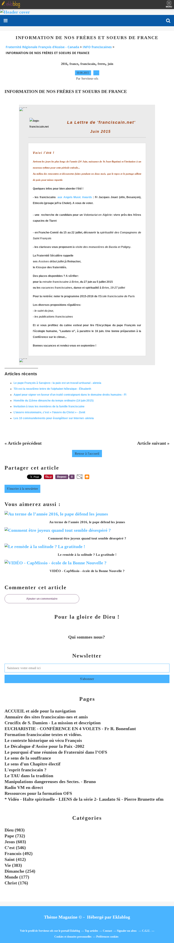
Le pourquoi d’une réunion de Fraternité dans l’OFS (56, 752)
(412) (15, 859)
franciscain (87, 64)
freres (101, 64)
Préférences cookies (107, 936)
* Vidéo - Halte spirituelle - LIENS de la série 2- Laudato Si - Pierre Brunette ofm (84, 799)
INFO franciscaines (97, 47)
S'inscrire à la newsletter (22, 488)
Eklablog (121, 916)
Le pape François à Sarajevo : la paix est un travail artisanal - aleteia (57, 383)
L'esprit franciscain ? (25, 769)
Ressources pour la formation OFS (38, 793)
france (74, 64)
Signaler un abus (127, 930)
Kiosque (41, 267)
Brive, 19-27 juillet (113, 287)
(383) (13, 865)
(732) (15, 835)
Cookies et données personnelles (73, 936)
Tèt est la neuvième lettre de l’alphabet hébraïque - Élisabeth (52, 388)
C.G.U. (146, 930)
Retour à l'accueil (87, 453)
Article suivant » (153, 443)
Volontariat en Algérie (98, 214)
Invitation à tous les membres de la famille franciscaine (49, 406)
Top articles (91, 930)
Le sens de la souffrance (28, 757)
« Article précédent (23, 443)
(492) (19, 853)
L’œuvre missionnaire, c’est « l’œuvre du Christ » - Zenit (49, 412)
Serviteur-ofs (46, 930)
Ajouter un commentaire (42, 598)
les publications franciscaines (53, 316)
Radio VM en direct (24, 787)
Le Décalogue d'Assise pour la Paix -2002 (44, 746)
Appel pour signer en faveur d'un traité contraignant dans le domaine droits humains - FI (70, 394)
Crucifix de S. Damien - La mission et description (53, 722)
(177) (17, 876)
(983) (15, 829)
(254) (20, 871)
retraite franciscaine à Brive (60, 281)
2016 (64, 64)
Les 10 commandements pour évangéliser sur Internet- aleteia (54, 418)
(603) (15, 841)
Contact (107, 930)
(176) (16, 882)
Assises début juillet (51, 261)
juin (110, 64)
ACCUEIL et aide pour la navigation (40, 710)
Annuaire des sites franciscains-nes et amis (46, 716)
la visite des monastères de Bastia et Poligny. (101, 247)
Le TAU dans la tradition (29, 775)
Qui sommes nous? (87, 636)
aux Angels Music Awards (75, 197)
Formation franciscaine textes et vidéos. (43, 734)
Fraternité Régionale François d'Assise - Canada (42, 47)
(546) (15, 847)
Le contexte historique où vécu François (43, 740)
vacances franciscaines (56, 287)
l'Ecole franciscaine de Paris (116, 296)
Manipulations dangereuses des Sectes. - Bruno (50, 781)
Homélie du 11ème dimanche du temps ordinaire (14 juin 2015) (54, 400)
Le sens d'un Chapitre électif (32, 763)
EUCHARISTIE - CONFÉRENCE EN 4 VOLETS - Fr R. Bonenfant (70, 728)
